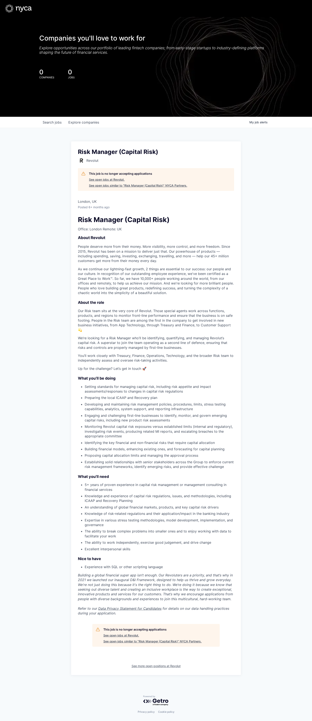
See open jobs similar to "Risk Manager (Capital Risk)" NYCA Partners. (138, 185)
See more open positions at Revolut (156, 666)
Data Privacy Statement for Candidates (130, 608)
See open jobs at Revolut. (107, 179)
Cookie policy (166, 711)
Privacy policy (146, 711)
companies (83, 122)
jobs (52, 122)
